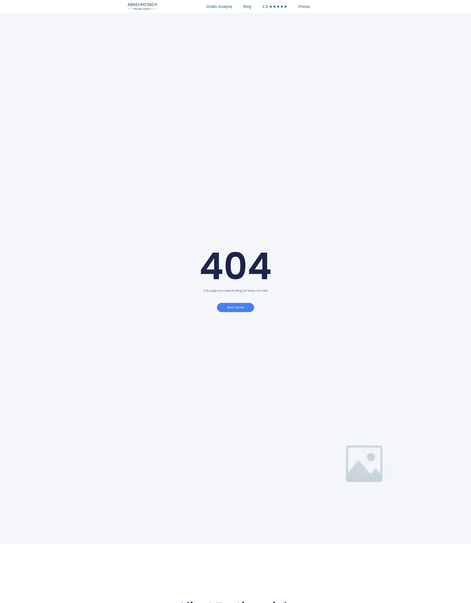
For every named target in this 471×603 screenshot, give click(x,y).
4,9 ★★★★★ (274, 6)
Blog (247, 6)
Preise (304, 6)
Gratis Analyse (219, 6)
